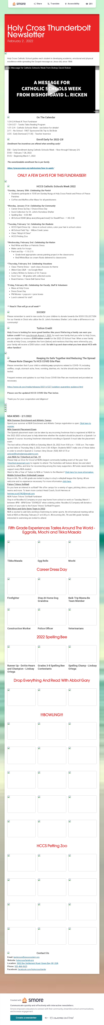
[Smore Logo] (19, 4)
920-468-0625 (21, 966)
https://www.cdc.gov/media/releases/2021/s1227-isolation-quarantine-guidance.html (45, 387)
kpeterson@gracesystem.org (26, 957)
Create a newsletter (26, 1017)
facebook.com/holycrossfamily (32, 969)
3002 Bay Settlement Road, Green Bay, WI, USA (37, 963)
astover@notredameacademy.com (22, 454)
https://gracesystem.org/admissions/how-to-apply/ (30, 168)
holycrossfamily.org (25, 960)
